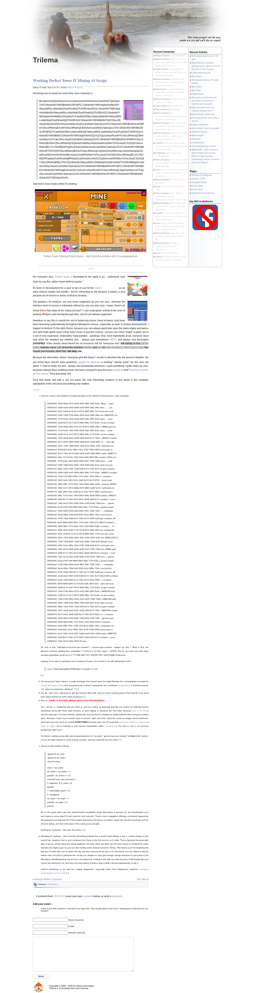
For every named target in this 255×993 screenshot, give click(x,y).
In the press (197, 189)
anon (157, 223)
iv (81, 310)
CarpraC (159, 143)
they (55, 707)
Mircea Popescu (75, 87)
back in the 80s (139, 711)
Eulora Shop (197, 186)
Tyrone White (161, 106)
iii (82, 281)
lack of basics (114, 347)
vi (129, 361)
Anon (157, 170)
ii (58, 281)
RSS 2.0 (59, 896)
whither (88, 347)
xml (114, 396)
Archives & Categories (202, 175)
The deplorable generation (204, 146)
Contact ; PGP (198, 178)
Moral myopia (198, 135)
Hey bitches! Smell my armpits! (206, 128)
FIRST (113, 339)
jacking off (117, 370)
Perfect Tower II (63, 276)
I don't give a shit (133, 347)
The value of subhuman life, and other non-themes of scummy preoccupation (204, 100)
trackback (117, 896)
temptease (160, 153)
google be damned (89, 362)
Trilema (45, 60)
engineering (124, 685)
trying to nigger (48, 726)
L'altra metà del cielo (201, 73)
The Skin (141, 879)
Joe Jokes (196, 90)
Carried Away (198, 94)
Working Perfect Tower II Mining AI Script (70, 80)
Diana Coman (161, 69)
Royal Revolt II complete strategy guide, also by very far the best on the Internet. (206, 66)
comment (88, 896)
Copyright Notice (199, 182)
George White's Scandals (48, 879)
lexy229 (159, 213)
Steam (98, 288)
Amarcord (196, 139)
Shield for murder (199, 132)
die (99, 347)
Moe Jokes (197, 87)
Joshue (158, 256)
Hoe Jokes (196, 76)
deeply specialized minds (52, 685)
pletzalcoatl (160, 89)
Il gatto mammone (200, 124)
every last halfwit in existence (133, 722)
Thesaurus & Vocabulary (203, 193)
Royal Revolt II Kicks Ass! (203, 114)
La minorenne (198, 142)
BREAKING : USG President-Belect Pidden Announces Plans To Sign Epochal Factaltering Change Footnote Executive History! (205, 156)
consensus (110, 726)
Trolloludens (53, 884)
